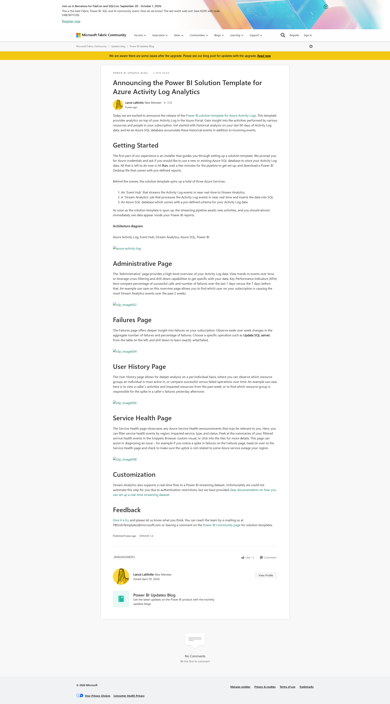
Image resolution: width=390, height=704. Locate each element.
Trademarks (306, 686)
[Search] (283, 35)
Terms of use (287, 686)
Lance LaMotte (134, 102)
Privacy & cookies (265, 686)
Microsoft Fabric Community (91, 46)
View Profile (266, 575)
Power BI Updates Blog (142, 46)
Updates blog (118, 46)
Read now (264, 56)
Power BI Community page (221, 525)
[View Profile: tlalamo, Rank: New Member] (118, 105)
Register (294, 35)
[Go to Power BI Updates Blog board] (121, 599)
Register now (71, 21)
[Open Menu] (311, 46)
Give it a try (121, 520)
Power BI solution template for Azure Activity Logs (221, 115)
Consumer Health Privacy (129, 695)
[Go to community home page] (101, 35)
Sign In (308, 35)
